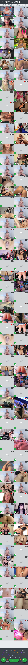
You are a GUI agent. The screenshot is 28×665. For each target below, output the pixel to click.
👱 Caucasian (21, 650)
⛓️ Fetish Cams (22, 657)
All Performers (20, 663)
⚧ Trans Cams (6, 657)
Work (13, 663)
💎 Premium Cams (14, 657)
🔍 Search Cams (20, 661)
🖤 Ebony (11, 650)
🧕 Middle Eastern (6, 652)
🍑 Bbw (15, 654)
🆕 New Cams (15, 655)
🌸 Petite (20, 654)
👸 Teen (18, 652)
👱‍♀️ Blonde (23, 652)
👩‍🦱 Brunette (4, 654)
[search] (24, 660)
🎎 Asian (6, 650)
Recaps (16, 663)
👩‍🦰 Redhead (10, 654)
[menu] (3, 660)
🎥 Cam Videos (7, 661)
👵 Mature (13, 652)
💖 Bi (10, 655)
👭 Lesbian (6, 655)
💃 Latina (15, 650)
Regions (10, 663)
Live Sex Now (14, 660)
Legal (24, 663)
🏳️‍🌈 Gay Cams (21, 655)
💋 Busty (24, 654)
